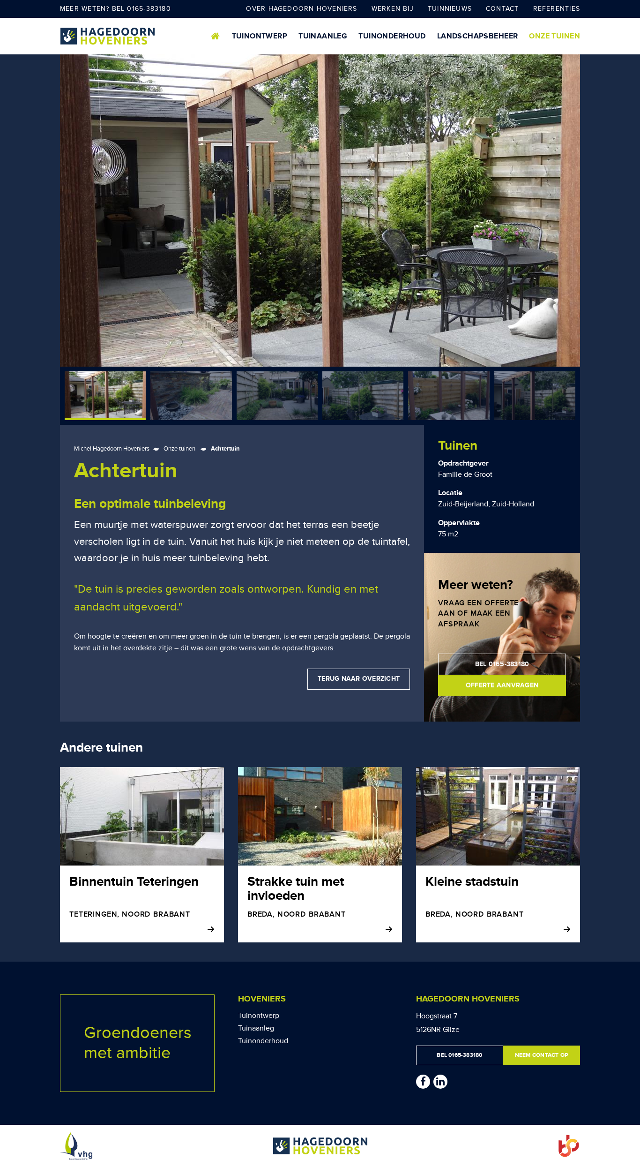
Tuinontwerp (260, 36)
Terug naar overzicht (359, 679)
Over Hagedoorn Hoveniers (301, 9)
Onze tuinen (554, 36)
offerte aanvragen (502, 685)
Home (215, 36)
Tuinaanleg (322, 36)
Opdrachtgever (463, 463)
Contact (502, 9)
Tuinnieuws (450, 9)
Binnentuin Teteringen (134, 881)
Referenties (556, 9)
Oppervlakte (459, 523)
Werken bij (393, 9)
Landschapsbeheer (477, 36)
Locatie (450, 493)
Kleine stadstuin (472, 881)
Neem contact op (541, 1055)
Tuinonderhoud (391, 36)
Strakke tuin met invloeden (295, 888)
